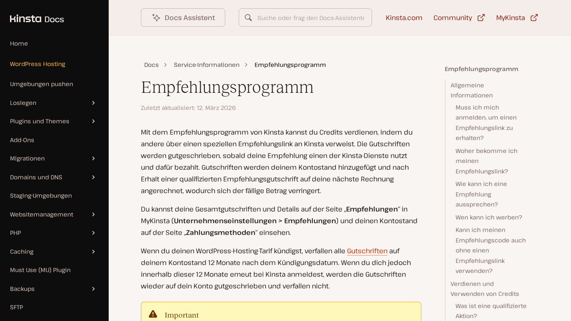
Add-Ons (22, 140)
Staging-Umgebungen (41, 195)
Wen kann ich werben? (489, 217)
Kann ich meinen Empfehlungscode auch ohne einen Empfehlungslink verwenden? (491, 250)
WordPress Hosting (37, 64)
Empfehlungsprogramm (481, 69)
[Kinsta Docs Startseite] (32, 14)
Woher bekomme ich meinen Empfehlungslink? (486, 161)
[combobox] (305, 17)
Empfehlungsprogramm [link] (290, 65)
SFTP (16, 307)
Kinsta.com (404, 17)
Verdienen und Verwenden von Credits (485, 289)
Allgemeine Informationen (472, 90)
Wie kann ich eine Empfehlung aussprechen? (481, 194)
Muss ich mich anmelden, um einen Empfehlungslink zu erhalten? (486, 122)
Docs (151, 65)
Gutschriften (367, 250)
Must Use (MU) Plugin (40, 270)
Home (19, 43)
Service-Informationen (207, 65)
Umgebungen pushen (41, 84)
